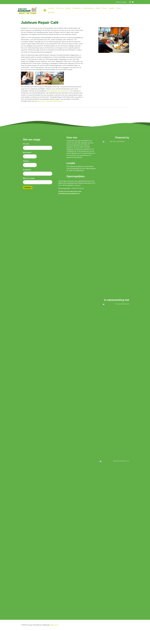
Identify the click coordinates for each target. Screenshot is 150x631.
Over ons (59, 8)
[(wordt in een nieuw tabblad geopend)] (116, 217)
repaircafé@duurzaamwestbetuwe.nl (58, 91)
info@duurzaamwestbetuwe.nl (68, 193)
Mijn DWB (51, 12)
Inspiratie (111, 8)
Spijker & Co (54, 625)
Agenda (98, 8)
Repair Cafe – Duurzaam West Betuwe (49, 101)
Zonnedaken (76, 8)
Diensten (68, 8)
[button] (63, 8)
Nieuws (104, 8)
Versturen (27, 187)
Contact (118, 8)
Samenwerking (87, 8)
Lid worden (51, 8)
